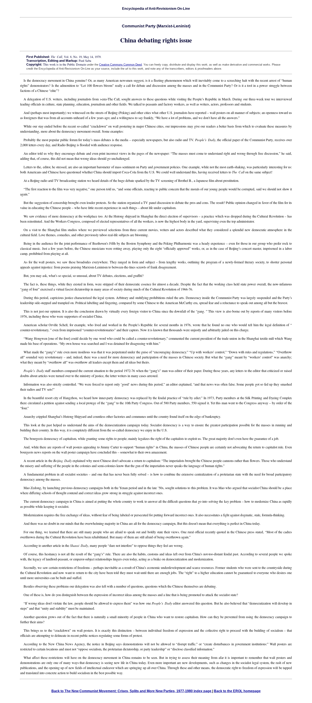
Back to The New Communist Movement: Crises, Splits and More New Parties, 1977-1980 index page (131, 691)
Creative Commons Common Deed (120, 64)
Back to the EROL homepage (237, 691)
